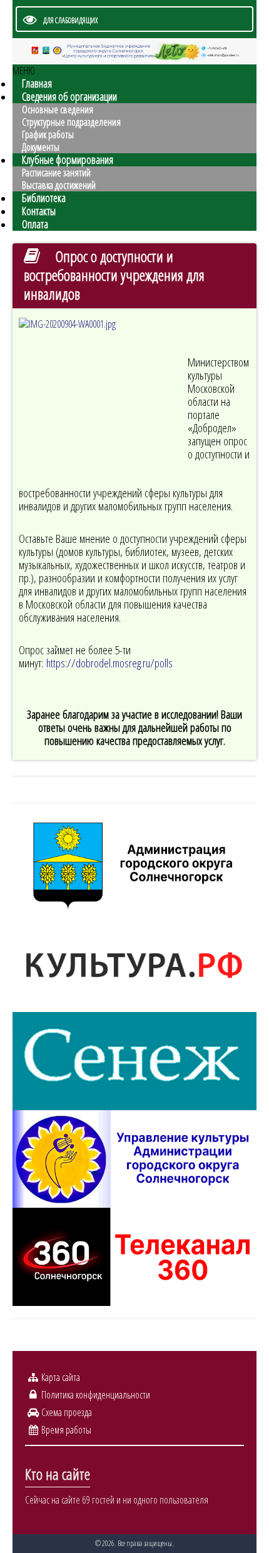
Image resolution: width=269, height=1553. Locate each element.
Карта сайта (60, 1377)
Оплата (35, 223)
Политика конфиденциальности (95, 1395)
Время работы (66, 1430)
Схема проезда (66, 1412)
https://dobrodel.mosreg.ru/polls (109, 662)
